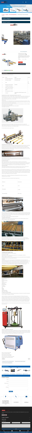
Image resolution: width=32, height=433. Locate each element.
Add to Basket (23, 64)
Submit (11, 391)
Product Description (4, 73)
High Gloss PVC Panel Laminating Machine (19, 373)
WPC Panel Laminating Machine (25, 373)
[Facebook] (2, 415)
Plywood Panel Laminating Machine (13, 373)
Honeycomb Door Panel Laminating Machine (8, 361)
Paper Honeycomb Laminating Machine (7, 362)
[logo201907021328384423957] (5, 410)
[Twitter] (3, 415)
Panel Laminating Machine (16, 51)
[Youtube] (5, 415)
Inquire (20, 62)
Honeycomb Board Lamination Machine (20, 361)
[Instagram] (6, 415)
